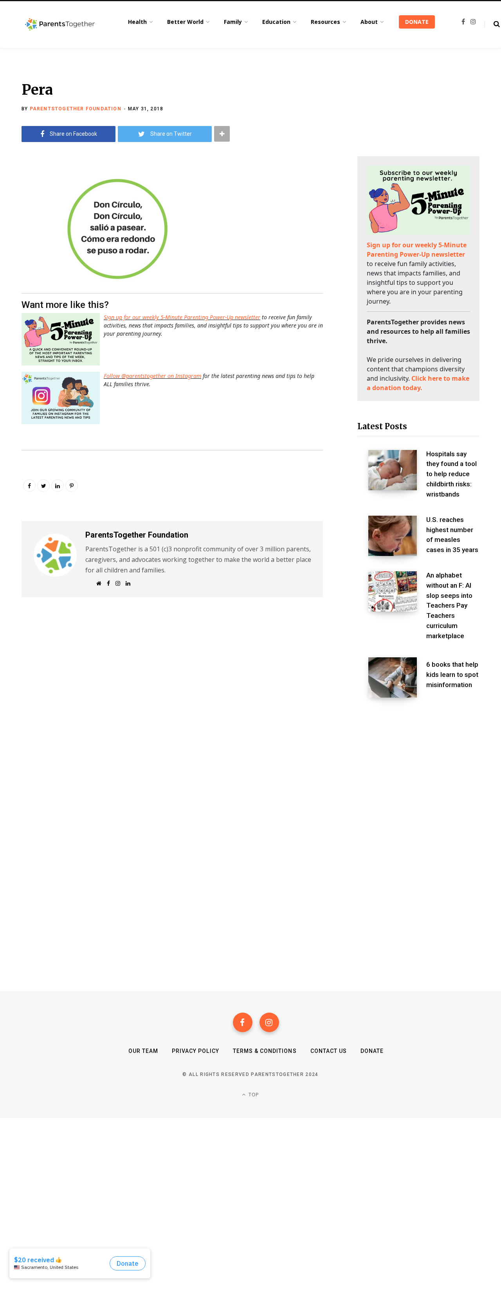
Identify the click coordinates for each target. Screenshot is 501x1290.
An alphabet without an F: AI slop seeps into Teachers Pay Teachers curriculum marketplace (449, 605)
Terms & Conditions (265, 1051)
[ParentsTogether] (60, 24)
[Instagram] (269, 1022)
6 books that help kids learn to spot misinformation (452, 674)
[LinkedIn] (57, 485)
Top (253, 1094)
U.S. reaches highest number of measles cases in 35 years (452, 535)
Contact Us (328, 1051)
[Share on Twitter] (30, 218)
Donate (372, 1051)
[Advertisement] (418, 766)
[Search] (492, 24)
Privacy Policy (195, 1051)
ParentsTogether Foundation (75, 109)
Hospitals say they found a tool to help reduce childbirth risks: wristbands (451, 474)
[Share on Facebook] (30, 197)
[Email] (30, 239)
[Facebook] (242, 1022)
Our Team (143, 1051)
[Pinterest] (71, 485)
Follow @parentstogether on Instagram (152, 376)
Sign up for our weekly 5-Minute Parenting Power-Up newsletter (182, 317)
